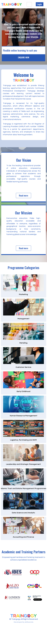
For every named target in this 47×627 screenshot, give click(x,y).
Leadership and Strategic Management (23, 464)
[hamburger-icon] (29, 4)
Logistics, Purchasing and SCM (23, 440)
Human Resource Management (23, 416)
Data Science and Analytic (23, 513)
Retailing (23, 343)
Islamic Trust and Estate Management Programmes (23, 488)
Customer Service (23, 367)
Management (23, 319)
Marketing (23, 294)
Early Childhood (23, 391)
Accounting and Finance (23, 537)
